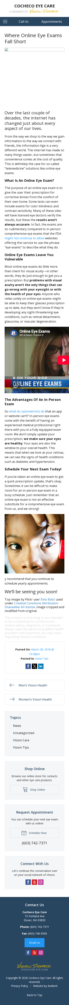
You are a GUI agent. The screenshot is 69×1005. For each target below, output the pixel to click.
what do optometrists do (26, 411)
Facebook (28, 882)
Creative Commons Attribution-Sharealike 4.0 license (32, 605)
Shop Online (37, 789)
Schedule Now (37, 833)
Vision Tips (41, 658)
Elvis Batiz (48, 599)
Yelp (34, 882)
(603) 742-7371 (39, 927)
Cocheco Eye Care (40, 978)
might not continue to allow (24, 238)
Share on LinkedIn (41, 666)
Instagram (41, 882)
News (17, 726)
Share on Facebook (28, 666)
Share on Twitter (34, 666)
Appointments (51, 21)
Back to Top (34, 995)
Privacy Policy (19, 986)
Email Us (34, 942)
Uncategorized (23, 733)
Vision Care (21, 740)
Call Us (24, 21)
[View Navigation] (6, 21)
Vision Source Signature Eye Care (34, 966)
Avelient (52, 986)
